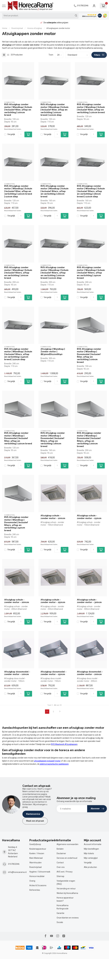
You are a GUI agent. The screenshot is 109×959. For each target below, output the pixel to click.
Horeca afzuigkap (34, 28)
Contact (60, 862)
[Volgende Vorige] (60, 711)
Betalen (60, 849)
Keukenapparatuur (37, 849)
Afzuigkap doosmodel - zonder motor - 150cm (53, 673)
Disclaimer (61, 853)
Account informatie (92, 844)
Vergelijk (11, 134)
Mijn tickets (89, 853)
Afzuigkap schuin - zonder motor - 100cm (53, 516)
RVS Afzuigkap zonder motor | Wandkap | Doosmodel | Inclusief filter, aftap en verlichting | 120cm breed (18, 438)
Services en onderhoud (67, 858)
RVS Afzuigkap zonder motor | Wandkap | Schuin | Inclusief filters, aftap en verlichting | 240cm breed (91, 272)
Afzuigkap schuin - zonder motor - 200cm (16, 601)
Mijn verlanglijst (91, 858)
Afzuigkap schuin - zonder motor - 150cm (89, 516)
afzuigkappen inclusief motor (47, 761)
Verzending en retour (66, 888)
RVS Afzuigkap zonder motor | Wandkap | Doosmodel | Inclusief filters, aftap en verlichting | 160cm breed (53, 439)
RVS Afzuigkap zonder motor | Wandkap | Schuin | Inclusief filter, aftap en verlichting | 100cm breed (18, 109)
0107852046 (82, 5)
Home (4, 28)
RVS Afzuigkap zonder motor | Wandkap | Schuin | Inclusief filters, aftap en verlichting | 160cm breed (54, 191)
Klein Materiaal (36, 858)
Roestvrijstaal (17, 28)
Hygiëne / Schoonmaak (39, 872)
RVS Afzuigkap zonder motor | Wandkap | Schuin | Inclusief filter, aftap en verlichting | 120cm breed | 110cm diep (18, 191)
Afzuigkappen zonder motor (58, 28)
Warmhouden (35, 862)
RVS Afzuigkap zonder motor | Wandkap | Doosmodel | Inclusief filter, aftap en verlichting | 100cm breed (89, 355)
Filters (97, 55)
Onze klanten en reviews (68, 918)
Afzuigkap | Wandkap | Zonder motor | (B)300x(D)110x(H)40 (53, 352)
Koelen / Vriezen (36, 853)
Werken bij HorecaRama (67, 893)
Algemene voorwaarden (67, 844)
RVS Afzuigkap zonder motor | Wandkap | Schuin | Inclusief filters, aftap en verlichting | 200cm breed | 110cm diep (54, 272)
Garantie (60, 913)
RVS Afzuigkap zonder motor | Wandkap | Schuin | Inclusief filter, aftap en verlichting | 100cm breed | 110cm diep (54, 109)
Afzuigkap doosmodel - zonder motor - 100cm (17, 673)
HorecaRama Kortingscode (62, 907)
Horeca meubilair (37, 876)
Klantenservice (33, 814)
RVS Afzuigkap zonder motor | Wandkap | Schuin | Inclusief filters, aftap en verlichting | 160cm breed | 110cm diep (91, 191)
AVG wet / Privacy (65, 872)
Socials (60, 922)
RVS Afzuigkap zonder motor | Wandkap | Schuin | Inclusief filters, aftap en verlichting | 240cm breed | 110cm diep (18, 354)
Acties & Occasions (37, 885)
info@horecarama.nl (17, 872)
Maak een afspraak (35, 821)
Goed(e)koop (35, 844)
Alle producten (90, 867)
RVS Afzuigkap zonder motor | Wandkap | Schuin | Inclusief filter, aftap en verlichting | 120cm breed (91, 108)
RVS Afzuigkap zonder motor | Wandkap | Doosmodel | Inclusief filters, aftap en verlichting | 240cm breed (16, 524)
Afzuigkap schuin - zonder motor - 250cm (53, 601)
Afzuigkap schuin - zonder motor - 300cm (89, 601)
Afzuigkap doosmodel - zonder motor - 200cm (90, 673)
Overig (32, 881)
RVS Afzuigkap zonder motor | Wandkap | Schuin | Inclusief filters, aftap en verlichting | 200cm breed (18, 272)
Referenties (34, 890)
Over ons (61, 867)
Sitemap (60, 876)
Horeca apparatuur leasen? (65, 899)
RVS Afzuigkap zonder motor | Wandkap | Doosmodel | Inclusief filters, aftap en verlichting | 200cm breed (89, 439)
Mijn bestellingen (91, 849)
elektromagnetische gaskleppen (54, 764)
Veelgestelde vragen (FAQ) (66, 882)
